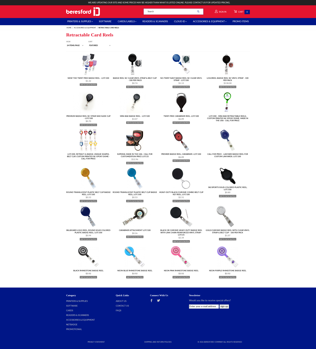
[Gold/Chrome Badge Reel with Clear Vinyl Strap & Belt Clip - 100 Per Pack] (227, 216)
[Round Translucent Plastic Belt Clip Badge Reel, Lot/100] (88, 178)
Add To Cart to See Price (88, 84)
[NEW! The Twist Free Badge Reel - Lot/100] (88, 64)
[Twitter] (159, 301)
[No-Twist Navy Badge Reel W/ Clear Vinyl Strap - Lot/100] (181, 64)
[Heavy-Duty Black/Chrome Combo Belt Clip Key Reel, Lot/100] (181, 178)
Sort (90, 42)
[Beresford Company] (83, 12)
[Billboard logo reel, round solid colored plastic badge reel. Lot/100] (88, 216)
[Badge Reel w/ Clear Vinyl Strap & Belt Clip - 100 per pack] (135, 64)
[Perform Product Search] (198, 12)
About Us (121, 301)
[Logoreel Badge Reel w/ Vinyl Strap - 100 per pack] (227, 64)
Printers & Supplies (79, 21)
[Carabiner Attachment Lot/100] (135, 216)
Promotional (74, 329)
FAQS (118, 311)
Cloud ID (179, 21)
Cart (243, 12)
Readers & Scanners (155, 21)
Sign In (222, 12)
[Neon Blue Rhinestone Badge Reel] (135, 257)
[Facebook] (152, 301)
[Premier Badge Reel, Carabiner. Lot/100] (181, 140)
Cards (69, 311)
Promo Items (241, 21)
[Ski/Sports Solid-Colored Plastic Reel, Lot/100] (227, 176)
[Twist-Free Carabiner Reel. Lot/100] (181, 102)
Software (105, 21)
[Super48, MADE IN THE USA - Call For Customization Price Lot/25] (135, 140)
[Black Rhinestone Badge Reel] (88, 257)
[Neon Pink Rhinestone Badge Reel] (181, 257)
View (68, 42)
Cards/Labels (126, 21)
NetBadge (71, 325)
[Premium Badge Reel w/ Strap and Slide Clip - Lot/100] (88, 102)
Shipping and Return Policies (158, 342)
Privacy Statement (96, 342)
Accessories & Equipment (209, 21)
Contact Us (122, 306)
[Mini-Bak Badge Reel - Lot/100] (135, 102)
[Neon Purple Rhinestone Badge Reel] (227, 257)
